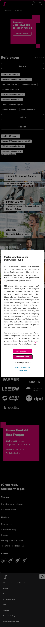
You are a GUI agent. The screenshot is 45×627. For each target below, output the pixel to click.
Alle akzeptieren (22, 351)
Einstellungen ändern (22, 363)
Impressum (22, 370)
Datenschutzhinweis (22, 368)
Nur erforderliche (22, 357)
